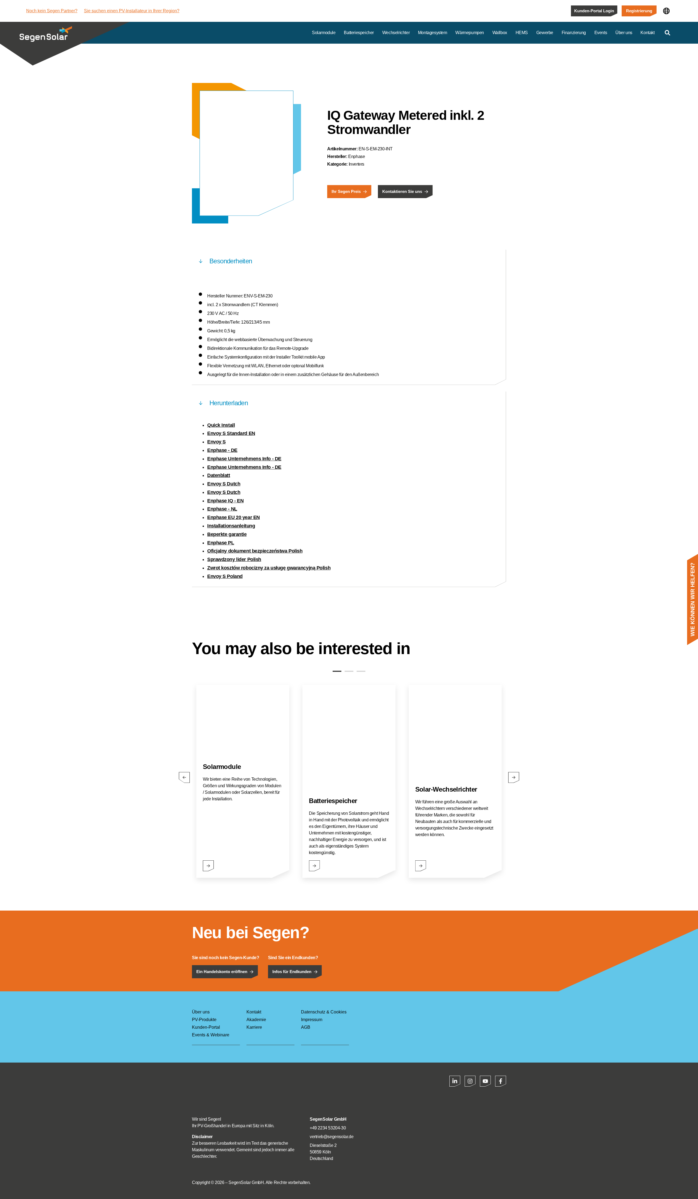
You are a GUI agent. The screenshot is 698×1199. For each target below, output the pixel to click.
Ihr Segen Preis (346, 191)
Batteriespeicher (359, 32)
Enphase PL (220, 542)
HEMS (522, 32)
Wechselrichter (396, 32)
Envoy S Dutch (223, 484)
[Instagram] (470, 1081)
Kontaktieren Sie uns (402, 191)
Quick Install (221, 425)
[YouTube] (485, 1081)
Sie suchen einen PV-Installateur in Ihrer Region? (131, 10)
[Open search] (667, 32)
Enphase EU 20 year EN (233, 517)
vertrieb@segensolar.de (331, 1136)
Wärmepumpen (469, 32)
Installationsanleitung (231, 526)
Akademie (256, 1019)
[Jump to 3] (361, 671)
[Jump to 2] (349, 671)
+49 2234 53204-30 (328, 1128)
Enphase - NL (222, 509)
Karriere (254, 1027)
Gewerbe (544, 32)
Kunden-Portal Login (594, 11)
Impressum (311, 1019)
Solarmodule (324, 32)
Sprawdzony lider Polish (234, 559)
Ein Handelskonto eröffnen (221, 972)
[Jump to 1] (337, 671)
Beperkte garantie (227, 534)
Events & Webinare (210, 1035)
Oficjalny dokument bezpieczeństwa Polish (254, 551)
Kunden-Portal (206, 1027)
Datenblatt (218, 475)
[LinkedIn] (454, 1081)
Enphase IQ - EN (225, 500)
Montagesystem (432, 32)
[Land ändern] (666, 10)
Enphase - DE (222, 450)
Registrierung (639, 11)
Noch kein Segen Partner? (51, 10)
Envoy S (216, 442)
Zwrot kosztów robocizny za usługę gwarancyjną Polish (268, 568)
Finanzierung (574, 32)
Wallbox (499, 32)
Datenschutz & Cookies (324, 1012)
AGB (305, 1027)
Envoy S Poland (225, 576)
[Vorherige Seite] (184, 777)
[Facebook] (500, 1081)
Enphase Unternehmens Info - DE (244, 458)
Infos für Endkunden (291, 972)
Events (600, 32)
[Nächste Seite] (513, 777)
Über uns (623, 32)
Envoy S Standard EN (231, 433)
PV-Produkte (204, 1019)
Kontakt (647, 32)
